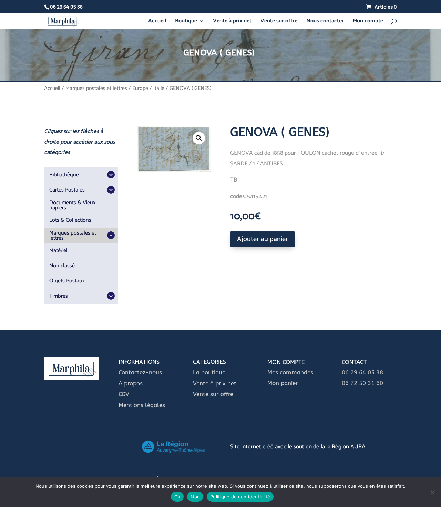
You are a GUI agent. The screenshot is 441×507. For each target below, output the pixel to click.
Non (195, 496)
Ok (177, 496)
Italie (158, 88)
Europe (140, 88)
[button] (199, 138)
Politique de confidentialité (240, 496)
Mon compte (368, 22)
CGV (124, 394)
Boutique (186, 22)
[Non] (432, 492)
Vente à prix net (232, 22)
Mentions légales (142, 405)
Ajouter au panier (262, 239)
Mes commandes (290, 372)
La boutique (210, 372)
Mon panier (282, 383)
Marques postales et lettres (96, 88)
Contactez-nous (140, 372)
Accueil (157, 22)
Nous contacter (325, 22)
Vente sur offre (278, 22)
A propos (131, 383)
